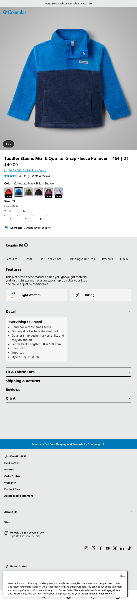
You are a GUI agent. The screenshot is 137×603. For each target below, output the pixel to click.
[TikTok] (129, 548)
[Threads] (93, 548)
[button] (26, 245)
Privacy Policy (104, 593)
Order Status (12, 476)
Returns (9, 469)
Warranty (10, 482)
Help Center (11, 463)
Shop (7, 522)
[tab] (8, 211)
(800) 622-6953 (17, 456)
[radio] (8, 192)
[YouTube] (107, 548)
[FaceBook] (100, 548)
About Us (10, 512)
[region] (68, 78)
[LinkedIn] (122, 548)
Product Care (12, 489)
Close (122, 576)
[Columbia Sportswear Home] (14, 12)
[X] (114, 548)
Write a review (41, 176)
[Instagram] (86, 548)
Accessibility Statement (18, 495)
